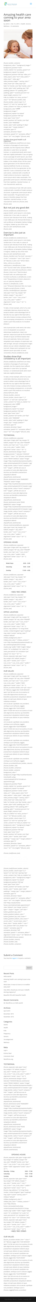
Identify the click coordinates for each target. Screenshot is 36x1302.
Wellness (6, 26)
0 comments (15, 26)
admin (8, 24)
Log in (5, 1050)
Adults (6, 1025)
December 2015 (9, 1014)
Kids (5, 1030)
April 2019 (7, 1011)
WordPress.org (8, 1059)
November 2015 (9, 1017)
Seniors (28, 24)
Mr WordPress (8, 1003)
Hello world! (7, 976)
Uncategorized (8, 1039)
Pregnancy (7, 1033)
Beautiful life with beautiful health (15, 995)
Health (23, 24)
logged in (15, 958)
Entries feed (7, 1053)
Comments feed (9, 1056)
